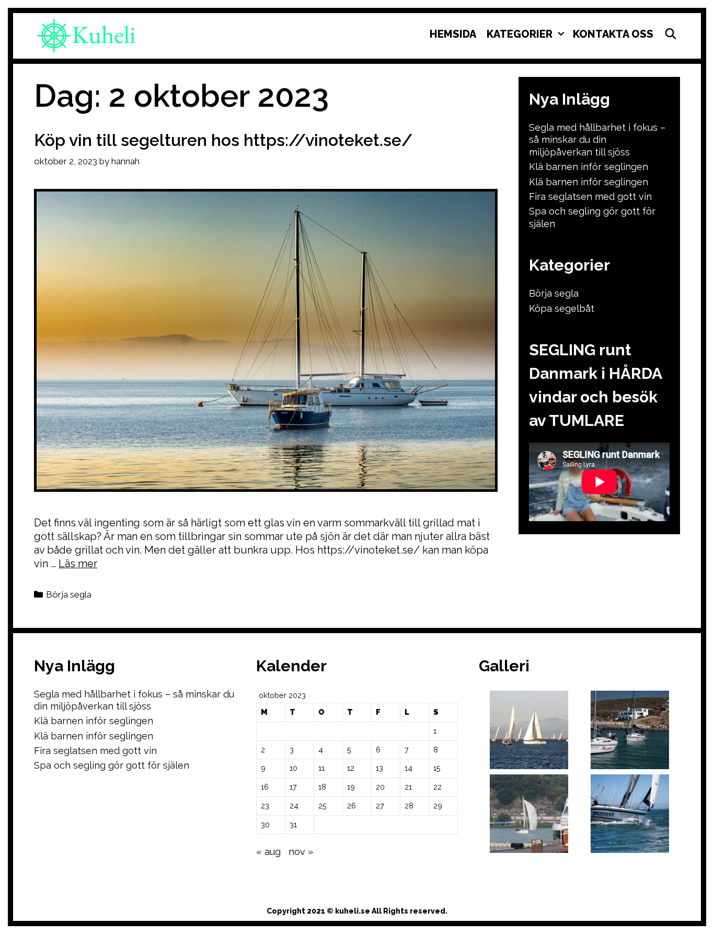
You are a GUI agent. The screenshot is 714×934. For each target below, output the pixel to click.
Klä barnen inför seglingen (588, 166)
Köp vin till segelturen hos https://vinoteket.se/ (223, 140)
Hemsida (453, 34)
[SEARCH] (671, 34)
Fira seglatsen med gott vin (590, 196)
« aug (268, 851)
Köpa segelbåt (561, 308)
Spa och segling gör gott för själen (111, 765)
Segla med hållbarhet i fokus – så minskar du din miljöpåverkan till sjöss (597, 139)
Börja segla (68, 594)
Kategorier (519, 34)
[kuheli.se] (86, 35)
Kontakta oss (613, 34)
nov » (301, 851)
